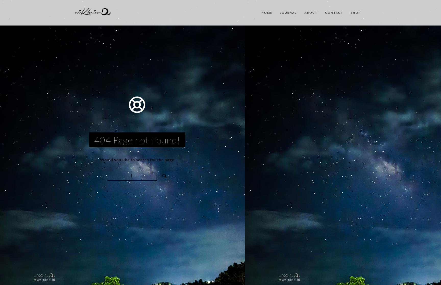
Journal (288, 12)
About (310, 12)
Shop (356, 12)
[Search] (162, 175)
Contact (334, 12)
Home (267, 12)
